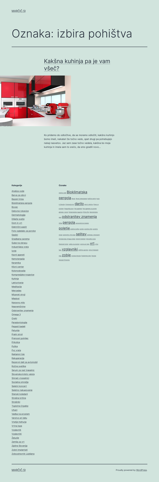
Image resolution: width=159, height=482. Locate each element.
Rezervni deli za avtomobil (24, 362)
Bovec (15, 207)
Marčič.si (19, 11)
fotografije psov (69, 208)
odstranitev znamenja (79, 217)
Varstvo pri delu (19, 418)
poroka (82, 229)
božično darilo (92, 198)
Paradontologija (19, 322)
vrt (92, 243)
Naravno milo (18, 302)
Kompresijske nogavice (23, 274)
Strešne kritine (19, 398)
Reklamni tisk (18, 354)
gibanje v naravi (63, 212)
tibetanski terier (63, 244)
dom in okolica (88, 204)
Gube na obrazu (19, 243)
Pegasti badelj (18, 326)
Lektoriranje (17, 282)
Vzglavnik (16, 430)
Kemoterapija (18, 259)
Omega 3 (16, 314)
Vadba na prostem (21, 414)
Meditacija (17, 286)
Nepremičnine (18, 306)
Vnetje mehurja (19, 422)
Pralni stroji (17, 334)
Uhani (14, 410)
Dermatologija (18, 215)
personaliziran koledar (82, 223)
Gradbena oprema (20, 239)
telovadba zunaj (91, 239)
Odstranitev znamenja (22, 310)
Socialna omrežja (20, 382)
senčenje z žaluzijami (93, 235)
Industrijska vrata (20, 247)
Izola (14, 251)
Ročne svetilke (19, 366)
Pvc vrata (16, 350)
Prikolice (16, 342)
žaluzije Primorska (64, 260)
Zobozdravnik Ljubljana (23, 454)
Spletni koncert (19, 386)
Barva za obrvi (19, 195)
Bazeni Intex (18, 199)
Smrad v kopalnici (20, 378)
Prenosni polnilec (20, 338)
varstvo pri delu (84, 244)
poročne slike (88, 229)
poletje (64, 228)
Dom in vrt (17, 223)
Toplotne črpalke (20, 406)
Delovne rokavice (20, 211)
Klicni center (18, 267)
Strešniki (16, 402)
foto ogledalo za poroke (90, 208)
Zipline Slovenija (19, 446)
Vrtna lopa (17, 426)
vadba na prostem (74, 244)
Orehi (14, 318)
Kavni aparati (18, 255)
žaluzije (93, 256)
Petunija (15, 330)
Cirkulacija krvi (69, 204)
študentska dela (86, 256)
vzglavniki (70, 249)
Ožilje (60, 223)
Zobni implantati (20, 450)
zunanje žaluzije (76, 256)
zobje (66, 255)
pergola (69, 222)
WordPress (141, 470)
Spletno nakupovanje (22, 390)
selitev (81, 234)
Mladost (16, 298)
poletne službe (74, 229)
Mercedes (16, 290)
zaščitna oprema (83, 250)
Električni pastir (19, 227)
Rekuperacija (18, 358)
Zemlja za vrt (18, 442)
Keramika (16, 263)
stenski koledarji (81, 239)
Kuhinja (15, 278)
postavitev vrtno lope (69, 235)
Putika (15, 346)
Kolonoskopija (18, 270)
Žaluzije (15, 438)
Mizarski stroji (18, 294)
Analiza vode (18, 191)
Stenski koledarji (20, 394)
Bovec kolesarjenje (81, 198)
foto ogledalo (78, 208)
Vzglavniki (17, 434)
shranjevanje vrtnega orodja (67, 239)
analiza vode (62, 193)
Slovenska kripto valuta (23, 374)
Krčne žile (86, 212)
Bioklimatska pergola (22, 203)
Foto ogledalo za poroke (24, 231)
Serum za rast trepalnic (23, 370)
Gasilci (15, 235)
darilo (79, 204)
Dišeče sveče (18, 219)
